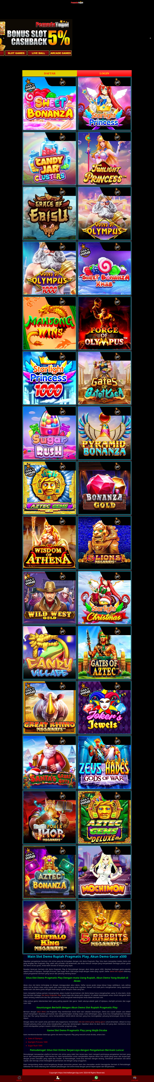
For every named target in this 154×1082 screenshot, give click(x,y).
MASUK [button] (19, 1080)
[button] (4, 38)
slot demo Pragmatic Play (51, 995)
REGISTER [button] (57, 1080)
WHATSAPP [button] (96, 1080)
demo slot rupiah (116, 971)
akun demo (41, 1012)
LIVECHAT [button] (134, 1080)
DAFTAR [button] (49, 73)
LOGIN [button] (104, 73)
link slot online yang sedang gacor (92, 1022)
